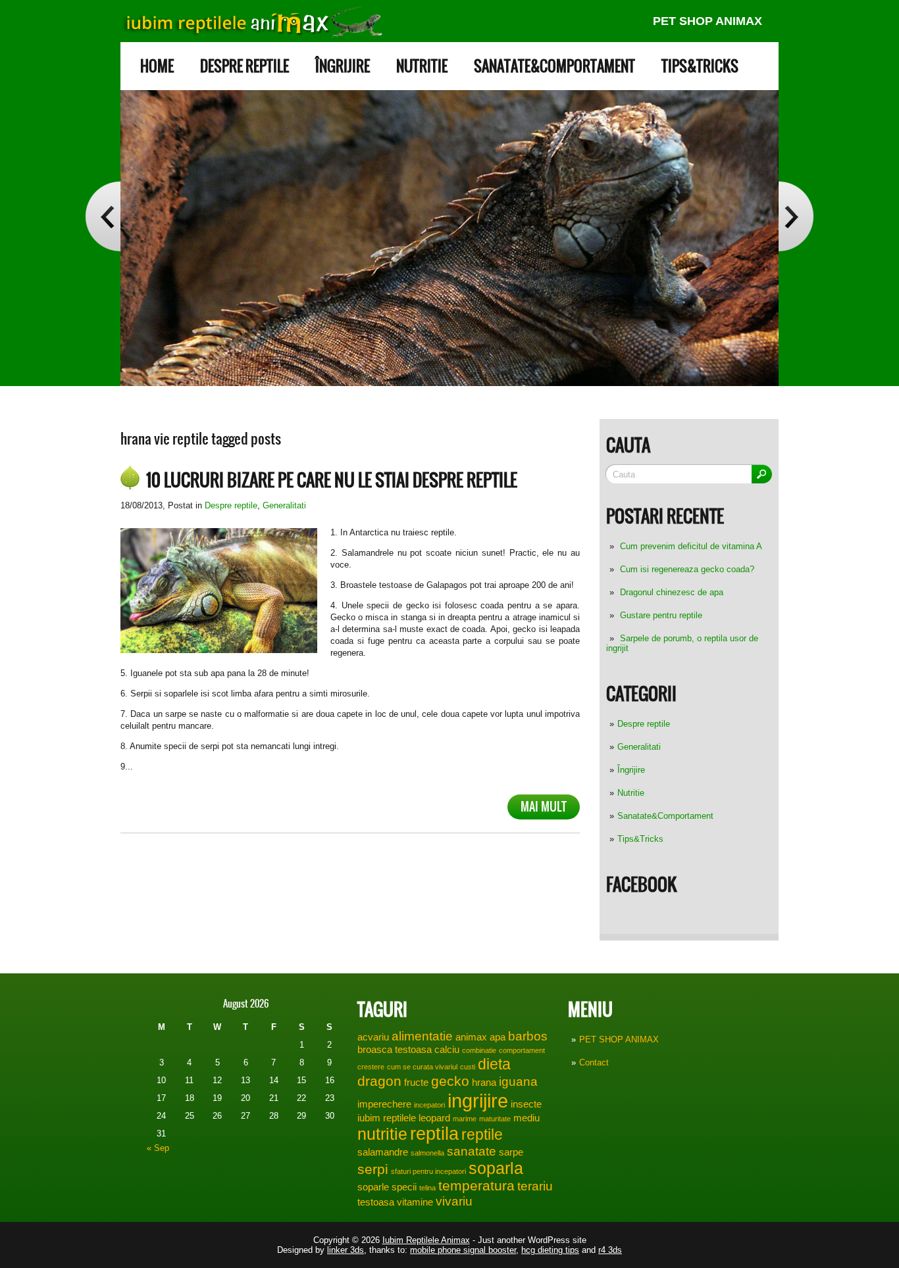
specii (404, 1186)
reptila (434, 1134)
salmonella (427, 1153)
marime (464, 1119)
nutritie (382, 1134)
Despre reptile (244, 66)
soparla (496, 1168)
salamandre (382, 1152)
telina (427, 1188)
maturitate (495, 1119)
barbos (528, 1036)
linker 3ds (345, 1250)
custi (467, 1067)
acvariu (373, 1036)
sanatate (471, 1151)
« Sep (158, 1148)
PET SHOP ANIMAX (707, 21)
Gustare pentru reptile (661, 615)
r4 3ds (610, 1250)
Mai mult (544, 807)
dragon (379, 1081)
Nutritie (422, 66)
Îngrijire (342, 66)
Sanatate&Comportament (554, 66)
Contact (594, 1062)
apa (497, 1036)
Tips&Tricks (699, 66)
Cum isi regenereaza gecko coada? (687, 569)
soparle (373, 1186)
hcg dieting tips (550, 1250)
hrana (484, 1082)
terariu (535, 1186)
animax (471, 1036)
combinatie (479, 1050)
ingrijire (478, 1100)
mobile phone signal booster (463, 1250)
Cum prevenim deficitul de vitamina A (691, 546)
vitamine (415, 1201)
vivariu (454, 1201)
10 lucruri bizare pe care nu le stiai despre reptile (331, 480)
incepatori (429, 1105)
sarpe (511, 1152)
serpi (372, 1169)
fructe (416, 1082)
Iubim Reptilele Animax (426, 1240)
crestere (370, 1067)
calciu (446, 1049)
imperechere (384, 1104)
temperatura (476, 1186)
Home (157, 66)
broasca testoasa (394, 1049)
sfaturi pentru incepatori (428, 1171)
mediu (526, 1117)
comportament (522, 1050)
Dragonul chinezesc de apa (671, 592)
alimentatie (422, 1036)
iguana (518, 1081)
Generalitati (639, 747)
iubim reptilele (386, 1117)
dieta (494, 1064)
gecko (450, 1081)
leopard (434, 1117)
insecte (526, 1104)
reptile (482, 1134)
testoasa (375, 1201)
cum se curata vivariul (422, 1067)
